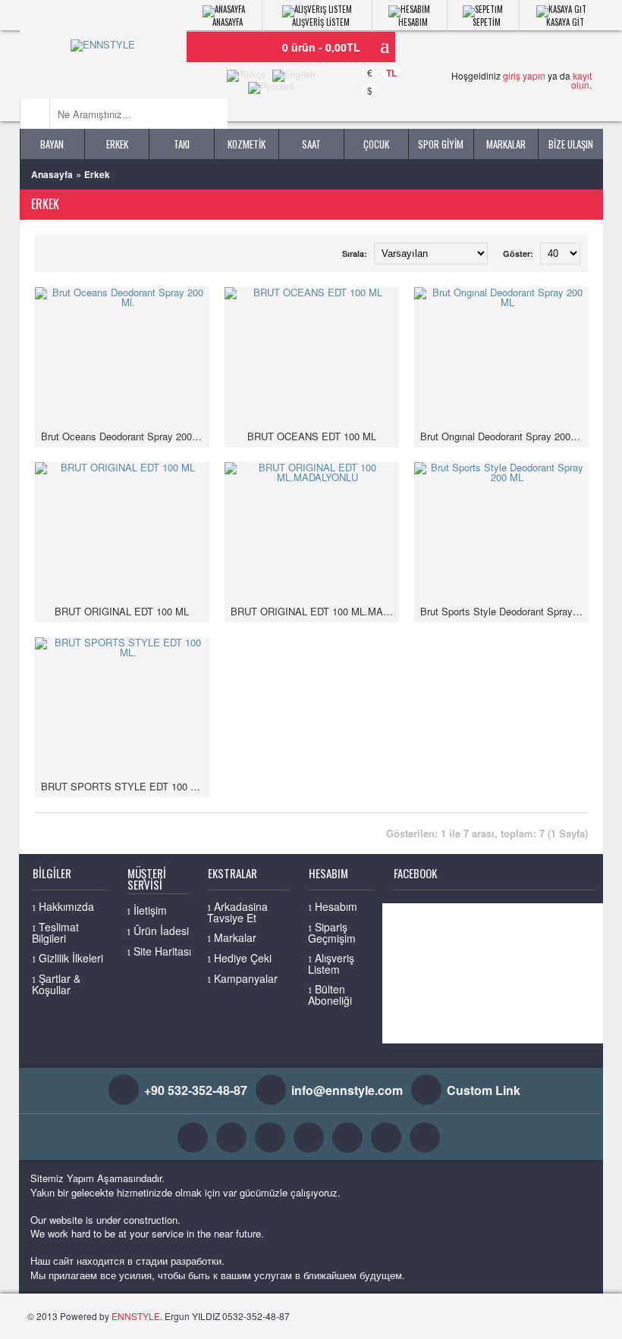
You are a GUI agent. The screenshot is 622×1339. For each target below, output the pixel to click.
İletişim (150, 910)
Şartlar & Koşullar (56, 984)
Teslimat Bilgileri (55, 932)
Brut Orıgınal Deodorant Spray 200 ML (503, 436)
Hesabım (336, 906)
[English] (294, 76)
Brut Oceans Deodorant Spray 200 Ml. (125, 436)
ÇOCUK (376, 144)
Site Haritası (162, 951)
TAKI (182, 144)
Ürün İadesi (161, 930)
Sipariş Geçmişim (332, 932)
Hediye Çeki (243, 957)
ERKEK (117, 144)
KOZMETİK (246, 144)
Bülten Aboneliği (330, 994)
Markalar (506, 144)
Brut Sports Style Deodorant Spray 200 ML (504, 611)
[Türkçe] (246, 76)
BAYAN (52, 144)
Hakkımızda (66, 906)
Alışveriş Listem (331, 963)
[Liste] (53, 248)
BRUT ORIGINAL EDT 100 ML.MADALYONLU (315, 611)
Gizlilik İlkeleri (71, 957)
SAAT (311, 144)
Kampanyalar (246, 978)
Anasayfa (52, 174)
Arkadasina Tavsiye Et (237, 912)
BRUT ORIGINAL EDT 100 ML (122, 611)
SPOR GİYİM (440, 144)
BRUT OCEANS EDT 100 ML (311, 436)
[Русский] (271, 88)
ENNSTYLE (136, 1315)
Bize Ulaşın (570, 144)
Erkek (97, 174)
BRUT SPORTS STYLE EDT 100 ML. (124, 786)
